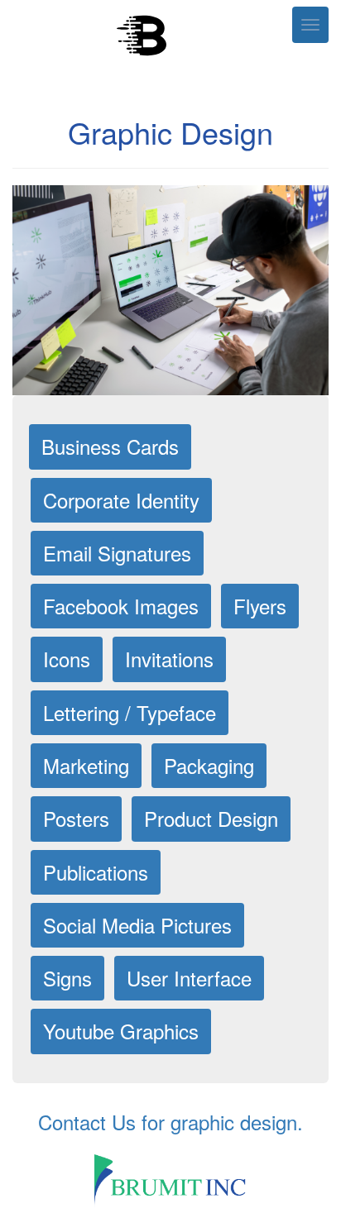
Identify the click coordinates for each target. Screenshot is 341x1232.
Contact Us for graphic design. (170, 1121)
